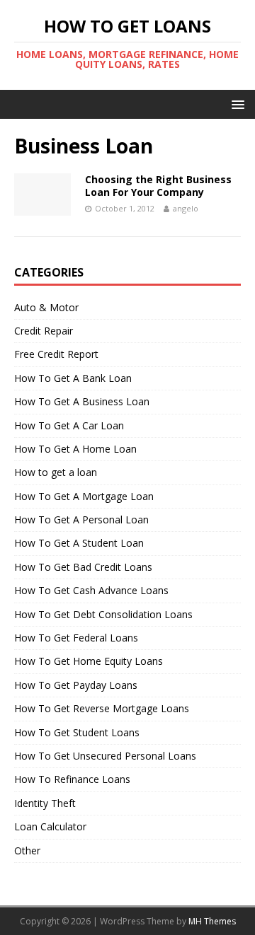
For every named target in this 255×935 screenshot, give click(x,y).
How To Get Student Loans (77, 732)
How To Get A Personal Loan (81, 519)
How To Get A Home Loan (75, 448)
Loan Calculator (50, 826)
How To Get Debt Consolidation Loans (103, 614)
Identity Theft (45, 803)
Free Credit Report (56, 354)
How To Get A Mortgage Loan (84, 496)
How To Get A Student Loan (79, 543)
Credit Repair (43, 330)
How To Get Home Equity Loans (88, 661)
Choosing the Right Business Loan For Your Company (158, 186)
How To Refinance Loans (72, 779)
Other (27, 850)
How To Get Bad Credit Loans (83, 567)
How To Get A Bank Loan (73, 378)
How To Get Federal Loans (76, 637)
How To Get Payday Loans (75, 685)
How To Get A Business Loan (81, 401)
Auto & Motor (46, 307)
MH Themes (212, 921)
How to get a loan (55, 472)
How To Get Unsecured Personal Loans (105, 755)
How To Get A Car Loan (69, 425)
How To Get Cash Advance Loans (91, 590)
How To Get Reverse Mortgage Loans (101, 708)
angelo (185, 208)
